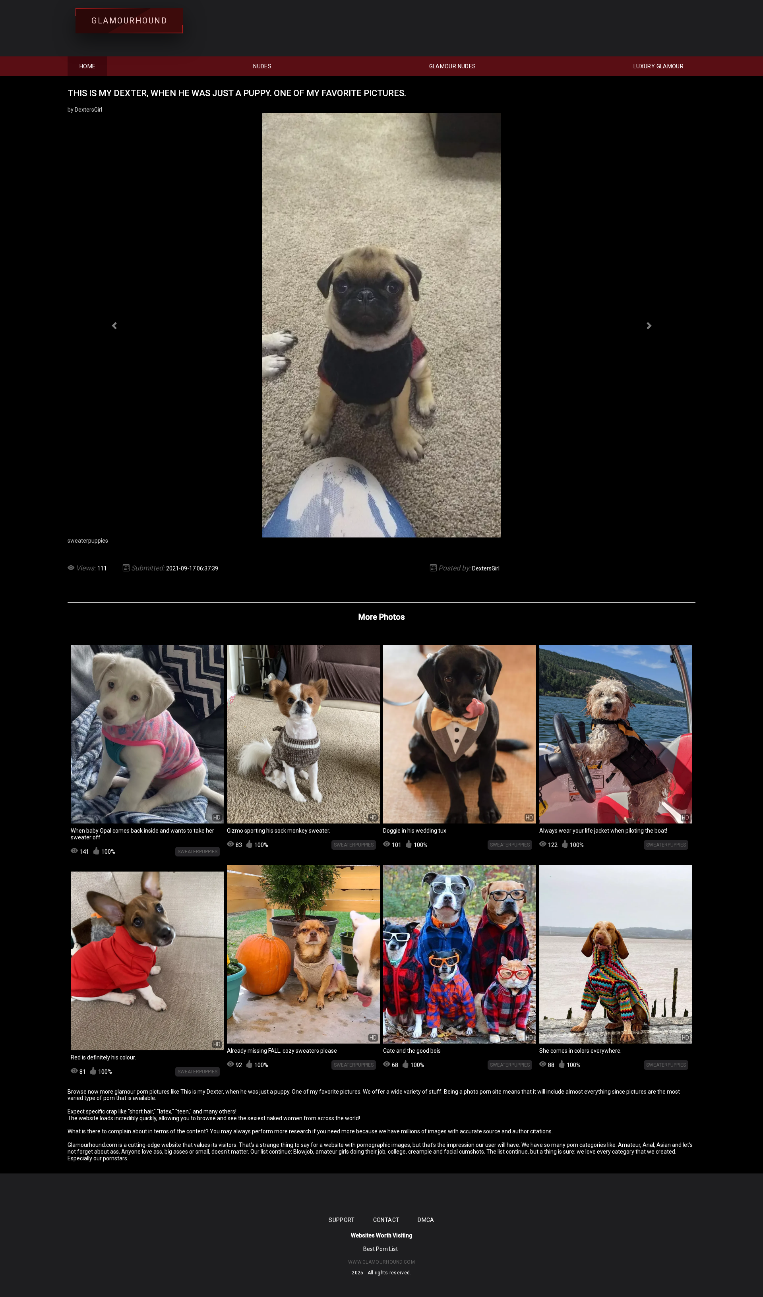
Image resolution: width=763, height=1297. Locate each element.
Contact (386, 1220)
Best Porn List (380, 1249)
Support (341, 1220)
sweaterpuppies (197, 851)
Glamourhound (129, 20)
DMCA (426, 1220)
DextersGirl (486, 568)
